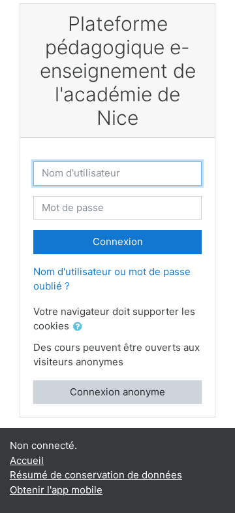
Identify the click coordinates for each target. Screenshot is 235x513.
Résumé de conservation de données (96, 475)
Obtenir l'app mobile (56, 490)
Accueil (27, 460)
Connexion (118, 241)
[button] (80, 327)
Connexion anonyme (117, 392)
